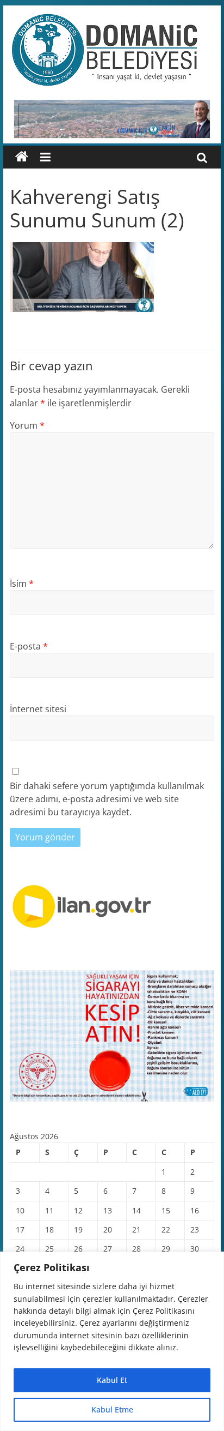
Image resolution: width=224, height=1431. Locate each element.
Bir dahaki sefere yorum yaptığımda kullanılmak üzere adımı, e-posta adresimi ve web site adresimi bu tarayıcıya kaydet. (107, 799)
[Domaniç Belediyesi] (22, 157)
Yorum (27, 425)
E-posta (29, 646)
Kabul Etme (112, 1409)
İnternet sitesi (38, 709)
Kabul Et (112, 1380)
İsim (22, 584)
